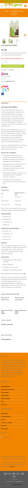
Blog (2, 401)
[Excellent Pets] (5, 89)
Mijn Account (14, 479)
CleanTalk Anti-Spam (16, 484)
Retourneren (4, 413)
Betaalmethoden (5, 398)
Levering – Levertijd (6, 422)
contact (12, 466)
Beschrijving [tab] (4, 103)
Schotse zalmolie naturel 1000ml (21, 311)
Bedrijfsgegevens (6, 386)
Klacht (3, 419)
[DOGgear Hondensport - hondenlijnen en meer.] (13, 6)
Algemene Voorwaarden (7, 389)
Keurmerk (3, 425)
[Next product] (12, 14)
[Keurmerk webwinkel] (4, 73)
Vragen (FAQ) (4, 395)
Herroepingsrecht (5, 416)
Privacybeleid (4, 392)
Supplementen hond (16, 11)
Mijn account (4, 428)
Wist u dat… (4, 404)
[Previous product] (15, 14)
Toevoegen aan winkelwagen (13, 66)
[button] (2, 6)
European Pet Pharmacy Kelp (7, 311)
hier (25, 273)
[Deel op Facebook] (2, 94)
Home (6, 11)
